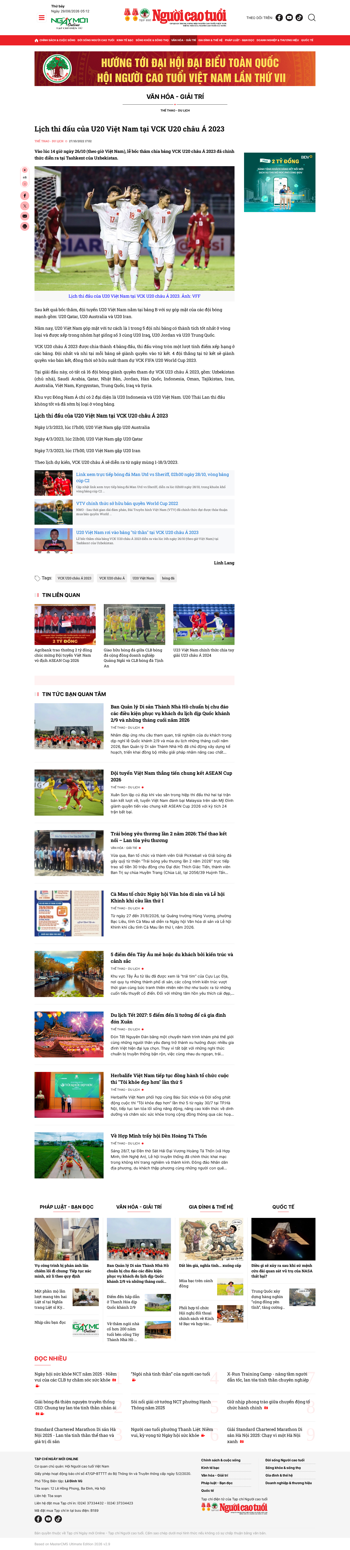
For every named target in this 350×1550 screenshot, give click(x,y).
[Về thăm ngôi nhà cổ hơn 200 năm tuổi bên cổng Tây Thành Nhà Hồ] (158, 1329)
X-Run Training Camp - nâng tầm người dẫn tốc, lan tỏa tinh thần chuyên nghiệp (268, 1377)
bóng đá (168, 578)
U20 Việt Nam (143, 578)
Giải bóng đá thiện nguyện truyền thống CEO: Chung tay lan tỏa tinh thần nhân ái (75, 1404)
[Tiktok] (299, 18)
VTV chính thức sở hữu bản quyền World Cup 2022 (127, 503)
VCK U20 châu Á (112, 578)
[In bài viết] (24, 226)
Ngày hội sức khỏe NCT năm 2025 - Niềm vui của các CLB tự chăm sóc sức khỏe (76, 1377)
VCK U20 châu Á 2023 (74, 578)
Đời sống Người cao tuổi (96, 40)
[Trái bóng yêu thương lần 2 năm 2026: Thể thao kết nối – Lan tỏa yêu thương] (69, 853)
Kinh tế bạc (125, 40)
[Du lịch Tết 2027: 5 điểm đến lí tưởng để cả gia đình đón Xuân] (69, 1034)
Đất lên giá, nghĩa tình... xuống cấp (210, 1265)
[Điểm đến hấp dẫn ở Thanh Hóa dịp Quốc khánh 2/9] (158, 1302)
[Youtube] (289, 18)
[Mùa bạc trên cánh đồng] (230, 1286)
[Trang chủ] (36, 40)
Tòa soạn (55, 1496)
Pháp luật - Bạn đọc (239, 40)
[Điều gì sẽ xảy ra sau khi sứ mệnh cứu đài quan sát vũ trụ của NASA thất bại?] (283, 1239)
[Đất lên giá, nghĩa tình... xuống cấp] (211, 1239)
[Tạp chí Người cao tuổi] (69, 29)
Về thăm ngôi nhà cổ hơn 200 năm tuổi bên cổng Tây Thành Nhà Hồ (123, 1331)
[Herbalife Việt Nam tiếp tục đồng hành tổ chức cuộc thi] (69, 1095)
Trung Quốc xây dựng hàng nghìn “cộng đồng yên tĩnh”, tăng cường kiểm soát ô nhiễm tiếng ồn (268, 1304)
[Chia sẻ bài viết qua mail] (24, 216)
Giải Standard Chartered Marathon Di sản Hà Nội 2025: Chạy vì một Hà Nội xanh (264, 1435)
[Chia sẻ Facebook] (24, 195)
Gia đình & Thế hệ (211, 1207)
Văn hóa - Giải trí (183, 40)
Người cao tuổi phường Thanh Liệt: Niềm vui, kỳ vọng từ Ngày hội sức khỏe (172, 1432)
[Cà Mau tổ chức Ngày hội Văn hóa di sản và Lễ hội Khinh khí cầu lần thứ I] (69, 913)
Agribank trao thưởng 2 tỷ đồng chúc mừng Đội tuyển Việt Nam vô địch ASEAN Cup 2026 (63, 655)
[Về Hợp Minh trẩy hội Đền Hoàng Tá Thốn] (69, 1155)
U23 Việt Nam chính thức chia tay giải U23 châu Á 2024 (203, 652)
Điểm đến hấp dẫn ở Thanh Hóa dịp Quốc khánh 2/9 (123, 1302)
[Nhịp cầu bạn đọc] (86, 1328)
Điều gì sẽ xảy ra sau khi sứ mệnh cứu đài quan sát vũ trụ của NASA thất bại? (282, 1271)
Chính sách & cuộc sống (57, 40)
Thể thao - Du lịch (175, 110)
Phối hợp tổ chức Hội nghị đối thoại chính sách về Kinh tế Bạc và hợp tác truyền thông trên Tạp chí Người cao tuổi (196, 1323)
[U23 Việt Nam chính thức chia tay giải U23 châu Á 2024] (204, 624)
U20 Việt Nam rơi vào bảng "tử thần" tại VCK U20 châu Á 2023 (137, 532)
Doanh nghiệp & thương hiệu (278, 40)
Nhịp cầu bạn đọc (50, 1322)
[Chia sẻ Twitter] (24, 205)
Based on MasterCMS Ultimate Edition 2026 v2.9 (72, 1544)
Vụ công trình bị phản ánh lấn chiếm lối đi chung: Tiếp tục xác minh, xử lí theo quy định (63, 1271)
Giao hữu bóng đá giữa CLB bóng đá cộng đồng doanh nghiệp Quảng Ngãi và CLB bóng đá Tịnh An (133, 657)
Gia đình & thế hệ (210, 40)
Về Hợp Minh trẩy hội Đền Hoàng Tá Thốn (159, 1136)
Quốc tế (307, 40)
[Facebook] (279, 18)
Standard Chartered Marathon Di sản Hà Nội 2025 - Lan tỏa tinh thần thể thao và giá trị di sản (75, 1435)
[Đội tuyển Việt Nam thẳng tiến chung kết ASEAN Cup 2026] (69, 792)
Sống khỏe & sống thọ (152, 40)
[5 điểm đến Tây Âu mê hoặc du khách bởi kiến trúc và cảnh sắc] (69, 974)
